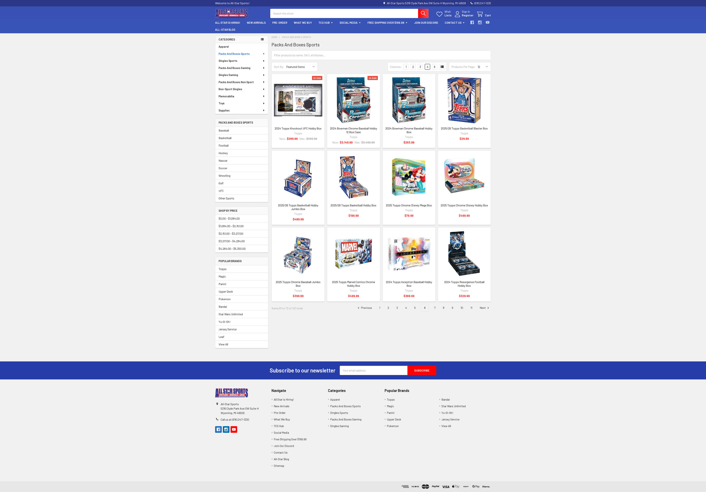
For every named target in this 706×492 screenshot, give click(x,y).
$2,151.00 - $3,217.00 (231, 233)
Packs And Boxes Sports (234, 53)
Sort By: (279, 66)
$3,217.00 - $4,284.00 (232, 241)
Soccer (223, 168)
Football (224, 145)
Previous (366, 307)
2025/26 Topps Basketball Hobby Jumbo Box (298, 207)
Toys (221, 103)
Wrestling (224, 175)
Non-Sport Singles (230, 89)
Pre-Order (279, 22)
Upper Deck (226, 291)
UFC (221, 190)
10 (462, 307)
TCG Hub (324, 22)
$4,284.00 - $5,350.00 (232, 248)
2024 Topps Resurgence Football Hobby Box (464, 283)
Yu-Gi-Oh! (225, 321)
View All (223, 344)
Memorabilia (226, 96)
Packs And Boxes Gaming (234, 68)
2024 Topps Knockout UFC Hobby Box (298, 128)
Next (483, 307)
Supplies (224, 110)
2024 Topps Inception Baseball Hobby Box (409, 283)
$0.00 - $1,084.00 (229, 218)
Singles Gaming (228, 75)
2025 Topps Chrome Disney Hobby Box (464, 205)
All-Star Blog (225, 29)
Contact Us (453, 22)
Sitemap (279, 465)
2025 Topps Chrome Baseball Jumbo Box (298, 283)
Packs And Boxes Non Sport (236, 82)
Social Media (349, 22)
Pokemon (225, 299)
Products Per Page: (463, 66)
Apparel (224, 46)
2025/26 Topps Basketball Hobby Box (353, 205)
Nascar (223, 160)
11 (471, 307)
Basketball (225, 138)
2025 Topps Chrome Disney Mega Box (409, 205)
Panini (222, 284)
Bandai (223, 306)
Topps (223, 269)
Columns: (396, 66)
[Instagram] (480, 22)
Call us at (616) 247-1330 (235, 419)
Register (467, 15)
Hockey (223, 153)
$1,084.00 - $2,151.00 (231, 226)
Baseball (224, 130)
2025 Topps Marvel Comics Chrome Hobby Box (353, 283)
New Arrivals (256, 22)
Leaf (221, 336)
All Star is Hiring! (227, 22)
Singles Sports (228, 60)
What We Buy (303, 22)
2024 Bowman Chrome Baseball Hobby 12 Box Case (353, 130)
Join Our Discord (426, 22)
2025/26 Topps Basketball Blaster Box (464, 128)
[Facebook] (472, 22)
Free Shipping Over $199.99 (386, 22)
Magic (222, 276)
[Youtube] (487, 22)
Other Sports (226, 198)
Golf (221, 183)
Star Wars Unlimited (231, 314)
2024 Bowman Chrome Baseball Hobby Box (408, 130)
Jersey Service (228, 329)
